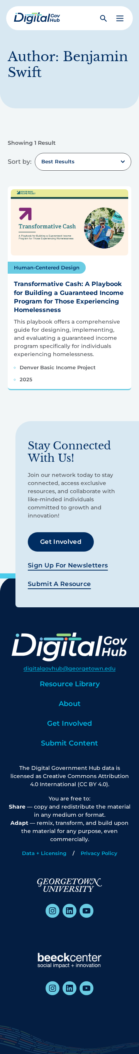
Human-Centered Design (47, 267)
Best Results (58, 161)
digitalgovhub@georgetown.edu (69, 668)
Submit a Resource (59, 584)
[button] (120, 18)
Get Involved (60, 541)
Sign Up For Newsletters (68, 565)
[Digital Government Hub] (37, 18)
